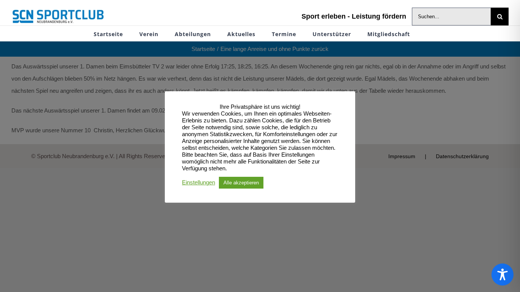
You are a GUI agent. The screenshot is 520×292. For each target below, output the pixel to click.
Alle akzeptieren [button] (241, 183)
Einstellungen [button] (198, 182)
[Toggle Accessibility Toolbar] (502, 274)
